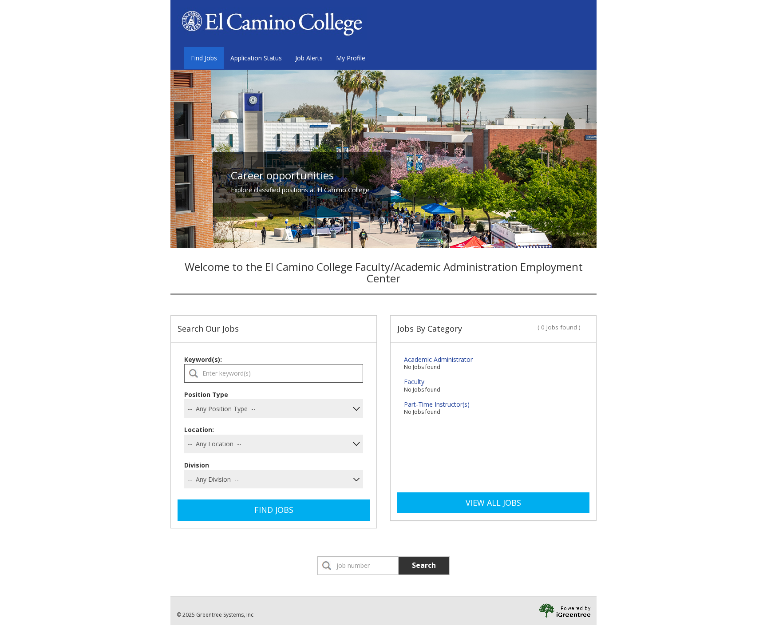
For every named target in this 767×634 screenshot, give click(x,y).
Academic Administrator (438, 359)
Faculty (414, 381)
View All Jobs (493, 502)
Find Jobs (204, 58)
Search (424, 565)
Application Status (256, 58)
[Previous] (202, 159)
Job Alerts (309, 58)
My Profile (350, 58)
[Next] (565, 159)
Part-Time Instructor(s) (437, 404)
